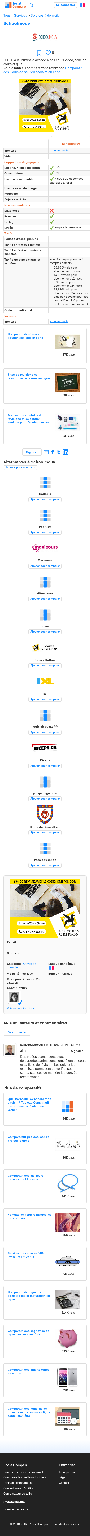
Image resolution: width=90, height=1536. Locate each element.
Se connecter (65, 5)
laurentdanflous (32, 1045)
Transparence (68, 1472)
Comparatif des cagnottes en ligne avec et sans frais (28, 1332)
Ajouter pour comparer (20, 467)
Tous (6, 15)
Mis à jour (14, 979)
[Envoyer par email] (46, 452)
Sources (13, 953)
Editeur (53, 973)
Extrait (11, 942)
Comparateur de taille (17, 1493)
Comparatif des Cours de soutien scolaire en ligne (25, 335)
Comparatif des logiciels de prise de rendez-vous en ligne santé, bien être (29, 1412)
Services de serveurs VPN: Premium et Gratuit (26, 1255)
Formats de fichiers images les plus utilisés (29, 1216)
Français (82, 5)
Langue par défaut (61, 963)
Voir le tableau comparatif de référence (33, 68)
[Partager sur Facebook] (52, 452)
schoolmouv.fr (59, 150)
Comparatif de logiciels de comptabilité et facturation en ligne (29, 1295)
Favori (39, 53)
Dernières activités (15, 1509)
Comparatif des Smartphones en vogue (28, 1371)
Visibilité (13, 973)
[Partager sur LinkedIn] (65, 452)
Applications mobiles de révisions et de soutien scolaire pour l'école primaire (28, 418)
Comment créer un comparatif (23, 1472)
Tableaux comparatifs (17, 1482)
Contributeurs (17, 988)
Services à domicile (45, 15)
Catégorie (14, 963)
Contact (64, 1482)
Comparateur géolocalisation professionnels (28, 1138)
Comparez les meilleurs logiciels (24, 1477)
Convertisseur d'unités (18, 1488)
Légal (62, 1477)
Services (20, 15)
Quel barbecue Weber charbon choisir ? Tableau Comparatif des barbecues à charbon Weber (29, 1104)
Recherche (31, 5)
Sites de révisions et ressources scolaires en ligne (29, 376)
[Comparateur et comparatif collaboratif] (15, 5)
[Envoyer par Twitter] (59, 452)
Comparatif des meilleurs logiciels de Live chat (25, 1177)
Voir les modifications (21, 1008)
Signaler (32, 452)
